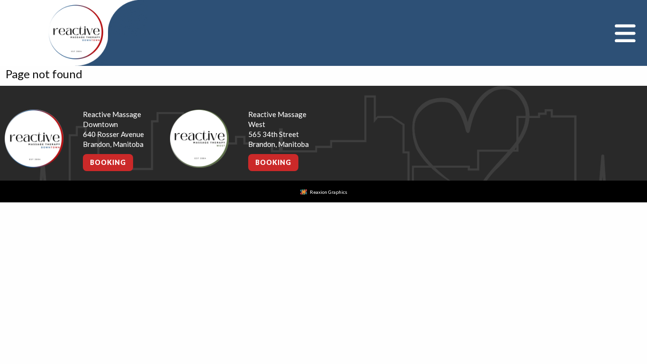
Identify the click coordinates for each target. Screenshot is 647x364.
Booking (108, 162)
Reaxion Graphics (328, 192)
